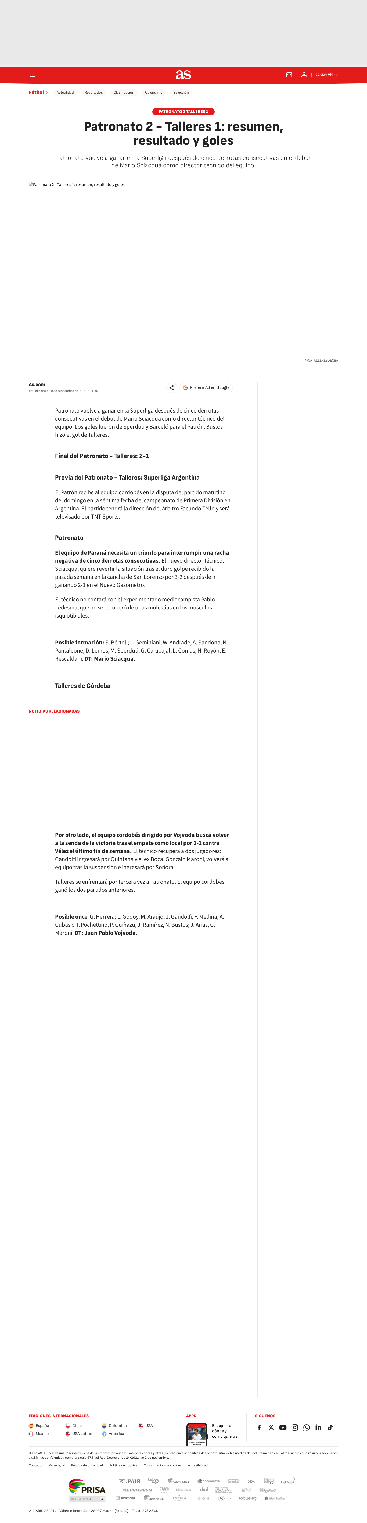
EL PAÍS (129, 1481)
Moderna (154, 1498)
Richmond (125, 1497)
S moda (225, 1498)
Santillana (178, 1481)
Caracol (288, 1481)
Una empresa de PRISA (86, 1486)
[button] (171, 388)
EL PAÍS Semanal (223, 1490)
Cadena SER (233, 1481)
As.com (37, 385)
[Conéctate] (304, 75)
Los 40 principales (153, 1481)
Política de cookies (123, 1465)
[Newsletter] (289, 75)
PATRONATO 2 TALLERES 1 (183, 111)
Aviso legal (57, 1465)
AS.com (251, 1481)
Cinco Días (185, 1490)
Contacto (36, 1465)
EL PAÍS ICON (202, 1498)
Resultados (94, 92)
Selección (181, 92)
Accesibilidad (198, 1465)
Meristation (274, 1498)
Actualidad (65, 92)
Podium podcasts (179, 1498)
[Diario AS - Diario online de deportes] (183, 74)
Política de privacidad (87, 1465)
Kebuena (267, 1490)
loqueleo (248, 1498)
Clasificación (124, 92)
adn (269, 1481)
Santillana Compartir (208, 1481)
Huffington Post (137, 1490)
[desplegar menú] (32, 75)
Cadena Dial (204, 1490)
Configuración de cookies (163, 1465)
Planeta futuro (246, 1490)
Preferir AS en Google (209, 387)
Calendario (154, 92)
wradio (164, 1490)
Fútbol (36, 92)
